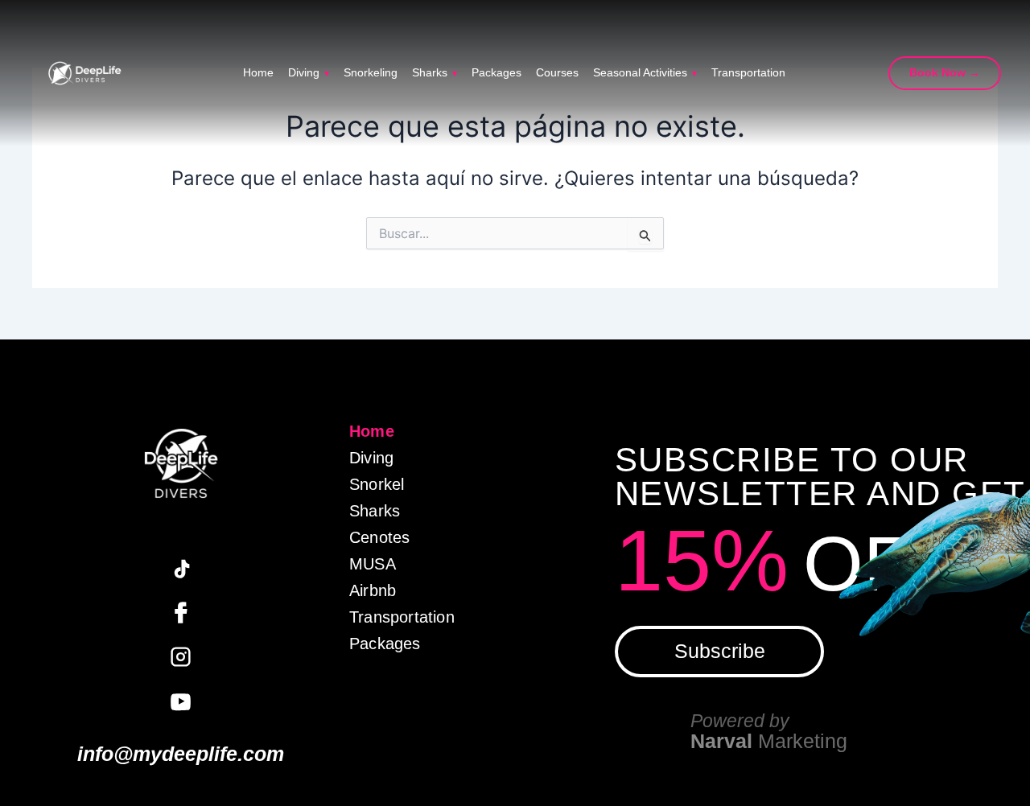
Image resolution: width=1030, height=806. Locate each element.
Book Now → (944, 73)
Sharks (434, 73)
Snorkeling (371, 73)
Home (258, 73)
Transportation (748, 73)
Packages (496, 73)
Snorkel (376, 484)
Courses (557, 73)
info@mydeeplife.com (180, 754)
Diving (308, 73)
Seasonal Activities (645, 73)
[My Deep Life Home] (84, 73)
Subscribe (719, 650)
